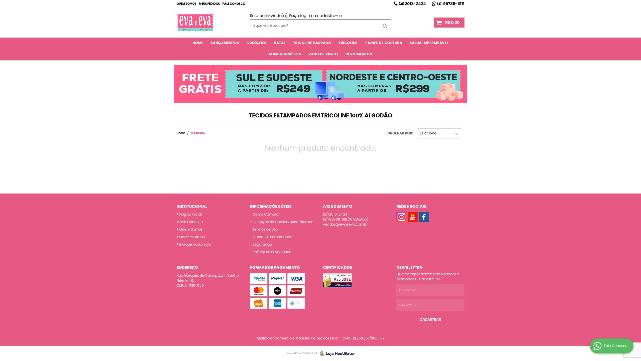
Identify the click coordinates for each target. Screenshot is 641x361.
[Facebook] (424, 217)
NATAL (280, 43)
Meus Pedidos (209, 3)
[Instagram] (401, 217)
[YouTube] (413, 217)
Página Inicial (190, 214)
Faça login (299, 16)
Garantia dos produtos (272, 237)
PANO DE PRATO (323, 54)
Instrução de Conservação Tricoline (283, 222)
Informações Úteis (271, 207)
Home (198, 43)
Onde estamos (192, 237)
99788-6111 (450, 4)
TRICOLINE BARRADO (312, 43)
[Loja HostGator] (336, 353)
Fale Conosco (233, 3)
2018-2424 (412, 4)
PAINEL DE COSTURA (383, 43)
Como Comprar (266, 214)
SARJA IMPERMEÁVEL (429, 43)
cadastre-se (329, 16)
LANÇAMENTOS (225, 43)
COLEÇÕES (256, 43)
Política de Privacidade (272, 252)
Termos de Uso (265, 229)
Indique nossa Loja (195, 244)
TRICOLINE (348, 43)
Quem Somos (186, 3)
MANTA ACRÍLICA (285, 54)
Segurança (262, 244)
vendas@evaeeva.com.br (345, 224)
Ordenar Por (399, 133)
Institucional (192, 207)
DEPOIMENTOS (359, 54)
